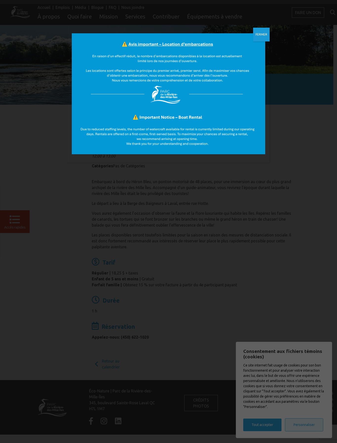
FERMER (261, 34)
